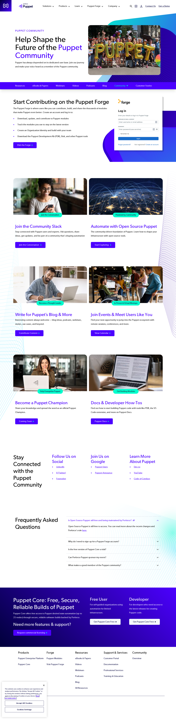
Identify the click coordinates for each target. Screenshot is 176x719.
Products (63, 6)
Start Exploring (102, 245)
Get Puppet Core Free (104, 621)
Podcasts (90, 86)
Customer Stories (144, 86)
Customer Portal (111, 658)
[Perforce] (5, 5)
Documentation (111, 664)
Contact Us (150, 6)
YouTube (138, 473)
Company (112, 6)
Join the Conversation (29, 245)
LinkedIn (60, 467)
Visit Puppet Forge (55, 664)
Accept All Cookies (24, 703)
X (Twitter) (61, 473)
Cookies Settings (24, 710)
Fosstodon (61, 478)
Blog (104, 86)
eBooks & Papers (40, 86)
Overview (137, 658)
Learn (77, 6)
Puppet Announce (103, 473)
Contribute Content (28, 333)
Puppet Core (24, 664)
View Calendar (101, 333)
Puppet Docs (101, 421)
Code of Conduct (142, 478)
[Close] (43, 685)
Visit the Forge (24, 145)
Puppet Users (101, 467)
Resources (20, 86)
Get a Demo (164, 6)
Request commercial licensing (31, 632)
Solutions (47, 6)
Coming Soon (25, 421)
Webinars (60, 86)
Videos (75, 86)
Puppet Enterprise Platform (31, 658)
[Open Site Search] (131, 6)
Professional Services (113, 670)
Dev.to (137, 467)
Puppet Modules (54, 658)
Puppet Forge (93, 6)
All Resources (81, 688)
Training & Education (113, 676)
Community (119, 86)
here (84, 530)
